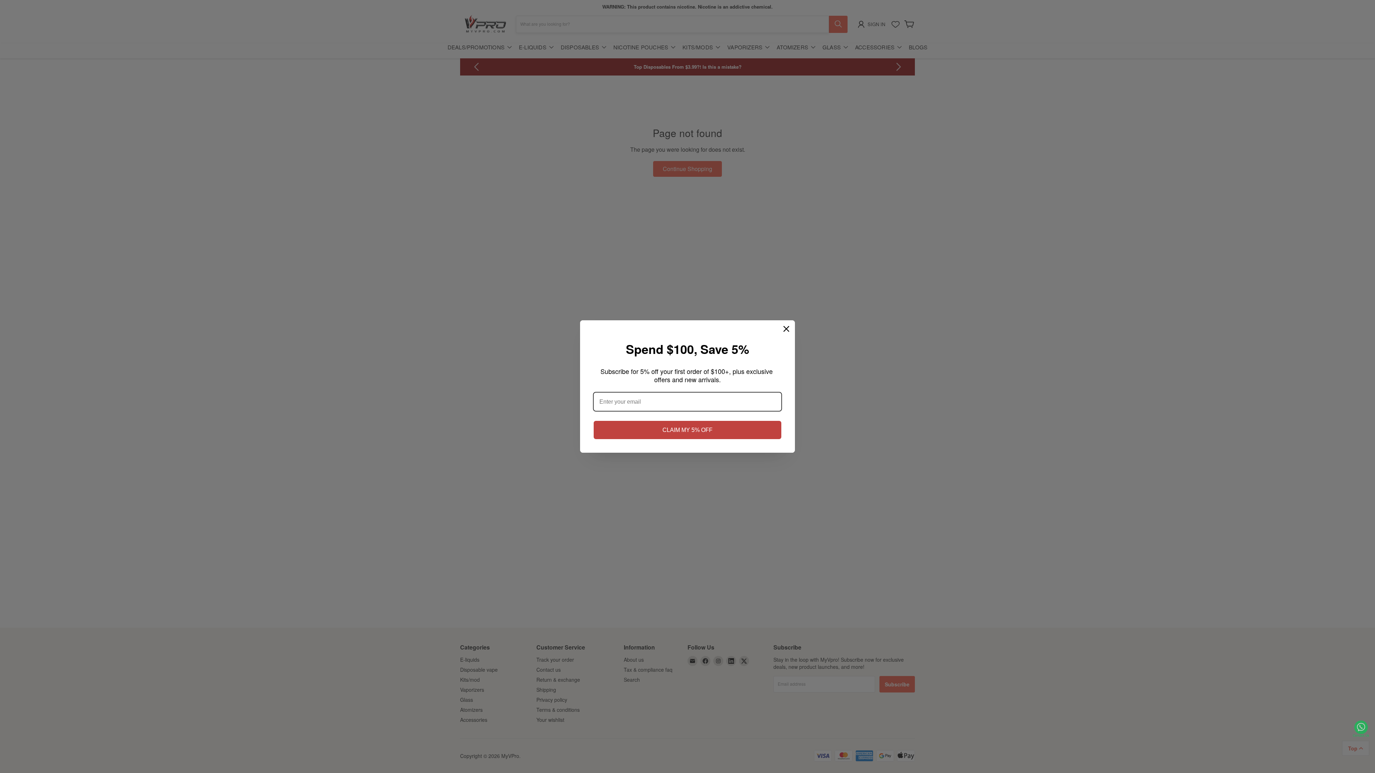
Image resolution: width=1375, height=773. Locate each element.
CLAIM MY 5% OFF (687, 430)
